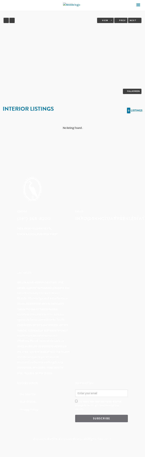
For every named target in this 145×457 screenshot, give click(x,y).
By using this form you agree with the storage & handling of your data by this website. (98, 405)
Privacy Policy (29, 409)
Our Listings (28, 394)
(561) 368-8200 (34, 218)
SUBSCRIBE (101, 418)
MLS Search (28, 401)
